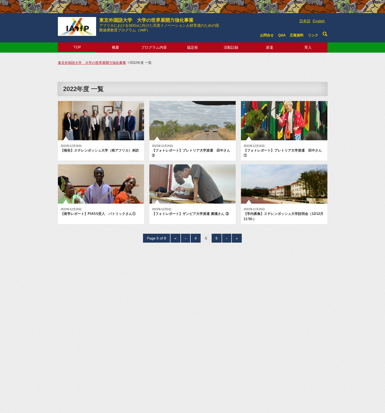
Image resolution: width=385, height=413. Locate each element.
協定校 (192, 47)
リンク (313, 35)
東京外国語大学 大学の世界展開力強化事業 (159, 25)
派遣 (269, 47)
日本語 (304, 21)
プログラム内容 (154, 47)
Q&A (281, 35)
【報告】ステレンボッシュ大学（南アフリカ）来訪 (99, 150)
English (319, 21)
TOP (77, 47)
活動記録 (231, 47)
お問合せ (267, 35)
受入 (308, 47)
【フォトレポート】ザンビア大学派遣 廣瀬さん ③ (190, 214)
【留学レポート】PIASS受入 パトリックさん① (98, 214)
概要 (115, 47)
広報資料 (297, 35)
